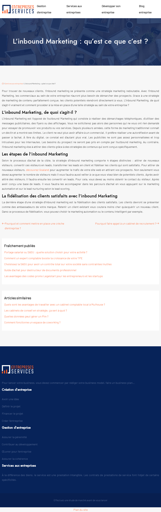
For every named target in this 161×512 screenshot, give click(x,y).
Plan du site (80, 509)
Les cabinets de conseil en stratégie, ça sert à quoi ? (35, 310)
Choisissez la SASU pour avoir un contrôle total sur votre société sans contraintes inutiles (58, 264)
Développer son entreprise (111, 9)
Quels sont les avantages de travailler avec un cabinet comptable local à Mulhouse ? (54, 304)
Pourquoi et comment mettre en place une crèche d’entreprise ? (34, 226)
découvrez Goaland (37, 170)
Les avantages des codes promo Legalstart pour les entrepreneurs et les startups (53, 276)
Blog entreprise (145, 9)
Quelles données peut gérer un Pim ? (26, 316)
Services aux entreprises (74, 9)
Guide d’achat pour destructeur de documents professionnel (40, 270)
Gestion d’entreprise (44, 9)
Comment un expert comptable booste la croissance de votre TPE (43, 258)
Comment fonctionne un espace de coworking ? (32, 322)
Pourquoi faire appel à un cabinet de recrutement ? (125, 223)
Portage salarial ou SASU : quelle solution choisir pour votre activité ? (45, 252)
